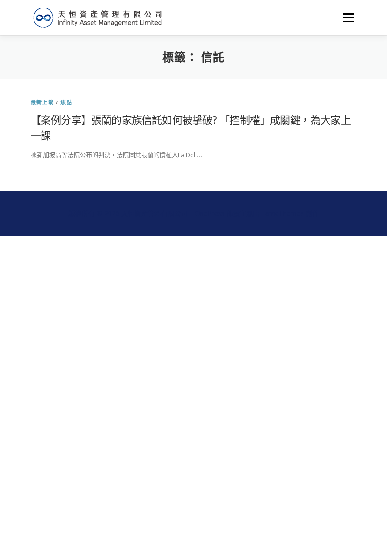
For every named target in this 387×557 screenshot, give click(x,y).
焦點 (66, 102)
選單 (346, 17)
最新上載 (42, 102)
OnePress (210, 213)
